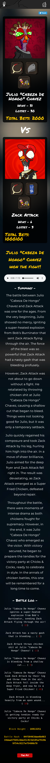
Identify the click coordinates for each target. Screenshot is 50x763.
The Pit (25, 755)
